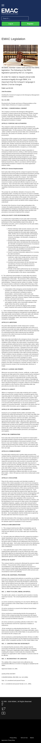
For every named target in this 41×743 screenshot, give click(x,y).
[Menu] (3, 5)
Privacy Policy (13, 737)
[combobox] (15, 18)
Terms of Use (24, 737)
